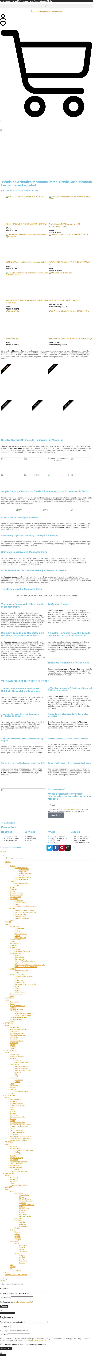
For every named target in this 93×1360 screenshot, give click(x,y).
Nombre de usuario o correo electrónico (15, 1293)
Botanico (13, 1087)
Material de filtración (17, 1056)
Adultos (22, 1247)
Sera (11, 1191)
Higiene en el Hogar (16, 1158)
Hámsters (18, 1238)
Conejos (17, 1232)
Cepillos (12, 1128)
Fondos (17, 1082)
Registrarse (6, 1349)
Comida (12, 866)
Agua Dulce (19, 1193)
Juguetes (13, 881)
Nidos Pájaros (14, 1165)
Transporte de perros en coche (25, 984)
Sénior (21, 1259)
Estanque (13, 1089)
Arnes (17, 986)
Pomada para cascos (17, 1132)
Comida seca (19, 928)
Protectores (14, 1115)
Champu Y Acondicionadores (25, 961)
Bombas (22, 1207)
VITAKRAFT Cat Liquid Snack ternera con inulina (26, 262)
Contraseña (5, 1298)
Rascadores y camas (17, 893)
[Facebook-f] (56, 848)
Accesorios (14, 899)
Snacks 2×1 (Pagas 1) (22, 951)
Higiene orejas (20, 959)
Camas (12, 887)
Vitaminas (13, 889)
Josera (17, 930)
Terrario (17, 1228)
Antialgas (18, 1072)
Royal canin (23, 872)
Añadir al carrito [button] (12, 230)
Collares (17, 988)
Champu (17, 1011)
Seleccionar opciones (58, 306)
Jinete (12, 1109)
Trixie (11, 1265)
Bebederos (13, 1179)
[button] (46, 6)
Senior (21, 1249)
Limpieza (22, 1214)
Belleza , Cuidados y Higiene (24, 910)
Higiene (12, 908)
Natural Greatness (25, 873)
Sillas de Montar (15, 1099)
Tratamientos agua (25, 1201)
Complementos (15, 1148)
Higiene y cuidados (16, 1010)
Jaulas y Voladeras (16, 1164)
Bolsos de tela (20, 982)
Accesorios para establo (18, 1140)
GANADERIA (10, 1173)
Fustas (12, 1107)
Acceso (4, 1306)
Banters (22, 875)
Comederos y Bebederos (23, 976)
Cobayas (18, 1240)
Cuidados (13, 1156)
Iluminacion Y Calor (16, 1041)
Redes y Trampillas (16, 895)
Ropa (16, 978)
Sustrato (13, 1047)
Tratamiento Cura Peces (23, 1070)
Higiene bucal (19, 957)
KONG (17, 885)
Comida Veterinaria (21, 879)
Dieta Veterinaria (20, 938)
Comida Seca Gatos (21, 868)
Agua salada (19, 1218)
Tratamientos (14, 1031)
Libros (12, 920)
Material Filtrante (25, 1199)
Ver (56, 385)
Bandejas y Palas (20, 916)
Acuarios (13, 1058)
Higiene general (15, 953)
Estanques (18, 1220)
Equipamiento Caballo (17, 1105)
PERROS (8, 922)
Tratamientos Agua (21, 1066)
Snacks (12, 891)
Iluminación (23, 1210)
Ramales (13, 1113)
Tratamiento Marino (21, 1068)
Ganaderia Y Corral (16, 1167)
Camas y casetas (16, 1019)
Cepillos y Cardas (21, 963)
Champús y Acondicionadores (25, 912)
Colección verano (16, 994)
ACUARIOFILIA (10, 1051)
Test (16, 1074)
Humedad (13, 1039)
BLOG (7, 1273)
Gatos (17, 1253)
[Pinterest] (62, 848)
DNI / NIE (4, 1335)
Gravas (21, 1212)
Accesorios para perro (17, 974)
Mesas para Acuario (22, 1062)
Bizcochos (18, 1154)
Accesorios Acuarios (26, 1205)
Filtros (12, 1084)
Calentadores (24, 1209)
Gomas (12, 1121)
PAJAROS (9, 1142)
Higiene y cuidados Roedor (24, 1013)
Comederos (14, 1043)
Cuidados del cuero (16, 1103)
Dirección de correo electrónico (12, 1322)
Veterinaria (23, 1251)
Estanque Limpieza (21, 1091)
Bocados (13, 1119)
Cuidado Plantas (25, 1216)
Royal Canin (19, 932)
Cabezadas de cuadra (17, 1123)
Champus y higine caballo (19, 1126)
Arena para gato (20, 914)
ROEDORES (9, 998)
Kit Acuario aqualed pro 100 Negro (63, 300)
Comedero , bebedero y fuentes (26, 906)
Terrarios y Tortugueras (18, 1035)
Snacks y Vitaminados (17, 1006)
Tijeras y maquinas (16, 1130)
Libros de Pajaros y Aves (18, 1171)
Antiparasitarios (15, 897)
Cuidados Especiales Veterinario (26, 967)
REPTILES (9, 1023)
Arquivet (13, 1267)
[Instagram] (68, 848)
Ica (11, 1269)
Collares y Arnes (20, 903)
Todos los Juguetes (21, 883)
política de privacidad (73, 810)
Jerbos (17, 1234)
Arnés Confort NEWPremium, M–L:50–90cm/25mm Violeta (65, 225)
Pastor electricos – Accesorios (20, 1138)
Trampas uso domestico (18, 1185)
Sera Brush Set (12, 338)
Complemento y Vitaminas (24, 1150)
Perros (17, 1243)
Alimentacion (14, 1146)
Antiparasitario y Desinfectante (20, 1125)
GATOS (8, 862)
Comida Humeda (15, 940)
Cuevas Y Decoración (17, 1033)
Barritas (17, 1152)
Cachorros (23, 1245)
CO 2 (16, 1076)
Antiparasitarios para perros (16, 1275)
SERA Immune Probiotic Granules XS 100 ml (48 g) (70, 338)
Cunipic (12, 1230)
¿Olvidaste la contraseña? (23, 1302)
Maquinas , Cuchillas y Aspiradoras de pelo (30, 965)
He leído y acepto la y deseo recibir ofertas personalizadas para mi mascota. (68, 810)
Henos (12, 1004)
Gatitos (21, 1255)
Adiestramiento (20, 992)
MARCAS (8, 1187)
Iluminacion (14, 1086)
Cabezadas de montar (17, 1117)
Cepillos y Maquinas (22, 918)
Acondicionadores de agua (19, 1029)
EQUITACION (10, 1095)
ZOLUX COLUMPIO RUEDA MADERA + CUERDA (26, 224)
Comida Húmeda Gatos (23, 877)
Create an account (7, 1313)
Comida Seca (24, 870)
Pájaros (17, 1236)
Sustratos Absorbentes (23, 1015)
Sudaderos (13, 1101)
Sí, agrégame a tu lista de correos (15, 1331)
